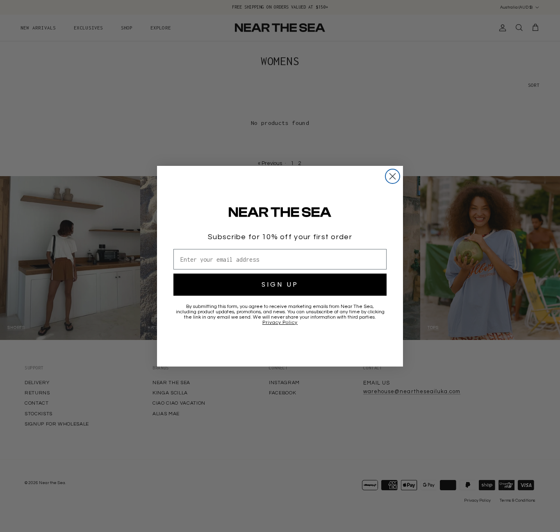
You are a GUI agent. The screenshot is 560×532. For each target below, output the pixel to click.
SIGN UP (280, 284)
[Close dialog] (392, 176)
